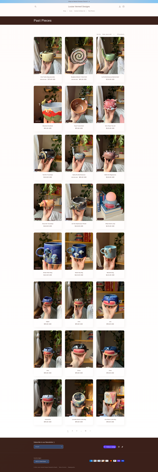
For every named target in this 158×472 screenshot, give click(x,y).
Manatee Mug (110, 272)
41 (85, 430)
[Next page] (90, 431)
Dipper (47, 321)
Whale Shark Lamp (110, 223)
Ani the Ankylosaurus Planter (79, 223)
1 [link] (67, 431)
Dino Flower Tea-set (110, 126)
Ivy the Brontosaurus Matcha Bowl (110, 77)
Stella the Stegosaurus (110, 174)
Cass (79, 321)
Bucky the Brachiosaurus (79, 174)
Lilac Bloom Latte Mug (110, 419)
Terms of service (62, 467)
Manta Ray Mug (79, 272)
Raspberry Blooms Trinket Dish (79, 77)
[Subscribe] (61, 447)
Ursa (48, 370)
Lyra (110, 321)
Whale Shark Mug (47, 272)
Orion (110, 370)
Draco (78, 370)
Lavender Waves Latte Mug (79, 419)
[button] (35, 6)
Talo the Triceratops (48, 174)
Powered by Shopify (52, 467)
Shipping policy (71, 467)
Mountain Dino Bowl (48, 126)
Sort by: (99, 34)
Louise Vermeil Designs (43, 467)
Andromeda (48, 419)
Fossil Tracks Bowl (79, 126)
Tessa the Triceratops (47, 223)
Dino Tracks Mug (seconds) (48, 77)
